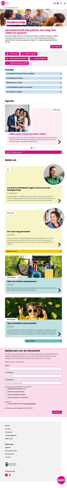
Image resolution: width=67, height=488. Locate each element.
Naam (7, 365)
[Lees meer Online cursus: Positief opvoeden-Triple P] (34, 126)
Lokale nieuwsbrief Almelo (15, 391)
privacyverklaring (30, 403)
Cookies (8, 429)
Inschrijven (57, 412)
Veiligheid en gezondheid (18, 63)
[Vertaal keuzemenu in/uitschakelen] (57, 3)
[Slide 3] (35, 147)
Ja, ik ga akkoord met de (21, 404)
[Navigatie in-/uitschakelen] (65, 3)
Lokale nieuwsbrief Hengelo (16, 394)
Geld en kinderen (40, 58)
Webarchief (9, 438)
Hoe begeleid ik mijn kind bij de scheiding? (20, 73)
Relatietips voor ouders (14, 82)
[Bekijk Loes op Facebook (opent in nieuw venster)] (10, 475)
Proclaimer (8, 432)
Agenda (58, 46)
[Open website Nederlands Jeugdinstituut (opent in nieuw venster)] (33, 464)
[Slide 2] (33, 147)
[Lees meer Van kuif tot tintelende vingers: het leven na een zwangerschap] (33, 185)
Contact (8, 457)
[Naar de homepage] (5, 7)
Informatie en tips (11, 450)
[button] (54, 3)
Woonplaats (9, 379)
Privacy (7, 425)
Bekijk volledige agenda (14, 152)
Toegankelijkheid (10, 435)
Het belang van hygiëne (14, 92)
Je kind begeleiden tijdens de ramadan (19, 87)
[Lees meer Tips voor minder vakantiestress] (33, 275)
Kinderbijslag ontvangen (14, 78)
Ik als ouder (14, 54)
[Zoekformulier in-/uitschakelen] (61, 3)
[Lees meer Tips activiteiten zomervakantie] (33, 317)
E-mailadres (9, 372)
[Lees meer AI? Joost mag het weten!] (33, 229)
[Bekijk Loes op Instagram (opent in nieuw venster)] (6, 475)
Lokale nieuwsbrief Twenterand (17, 397)
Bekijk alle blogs (11, 251)
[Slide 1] (31, 147)
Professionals (9, 454)
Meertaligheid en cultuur (18, 58)
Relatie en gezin (30, 54)
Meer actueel (30, 341)
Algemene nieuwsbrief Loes (16, 389)
